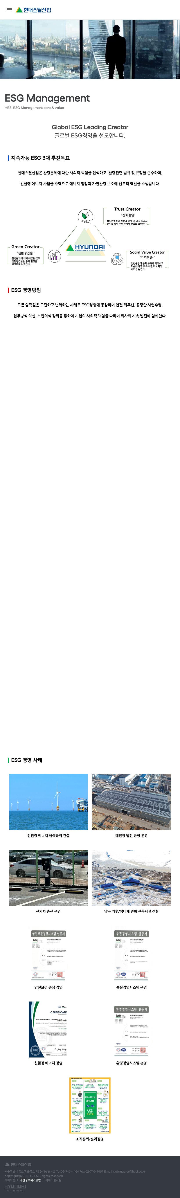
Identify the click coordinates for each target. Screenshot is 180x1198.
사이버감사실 (53, 1180)
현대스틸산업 (33, 10)
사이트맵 (10, 1180)
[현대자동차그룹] (15, 1188)
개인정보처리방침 (30, 1180)
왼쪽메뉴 (9, 9)
